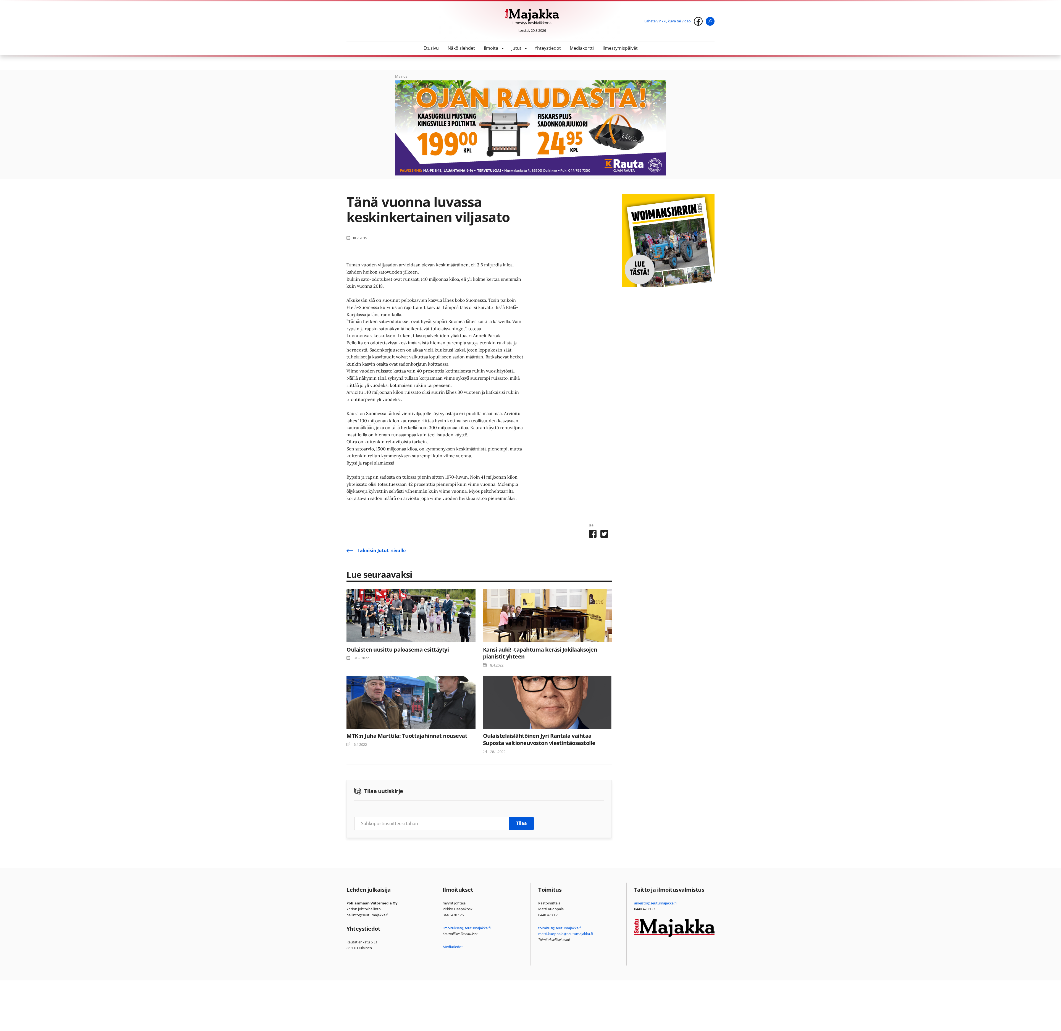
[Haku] (710, 21)
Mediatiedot (453, 946)
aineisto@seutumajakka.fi (655, 903)
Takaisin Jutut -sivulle (382, 550)
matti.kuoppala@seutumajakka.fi (565, 933)
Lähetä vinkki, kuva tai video (667, 21)
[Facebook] (698, 21)
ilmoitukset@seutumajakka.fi (467, 927)
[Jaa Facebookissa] (593, 535)
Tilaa (521, 823)
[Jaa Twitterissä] (604, 535)
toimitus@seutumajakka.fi (560, 927)
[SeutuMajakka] (532, 17)
